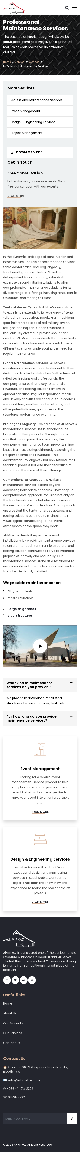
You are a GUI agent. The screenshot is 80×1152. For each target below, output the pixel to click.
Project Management (26, 133)
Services (33, 62)
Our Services (12, 1033)
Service (19, 62)
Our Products (13, 1023)
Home (7, 62)
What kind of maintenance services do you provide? (29, 684)
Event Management (25, 111)
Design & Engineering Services (33, 122)
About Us (9, 1013)
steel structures (20, 615)
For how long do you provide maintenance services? (31, 718)
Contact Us (11, 1043)
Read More (16, 196)
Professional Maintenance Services (37, 100)
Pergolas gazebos (21, 609)
